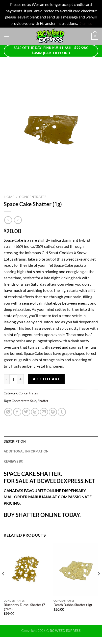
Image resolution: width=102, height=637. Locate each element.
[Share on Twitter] (26, 412)
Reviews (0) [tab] (13, 461)
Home (9, 197)
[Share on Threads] (35, 412)
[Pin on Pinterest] (53, 412)
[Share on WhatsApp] (8, 412)
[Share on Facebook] (17, 412)
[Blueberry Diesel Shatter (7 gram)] (26, 569)
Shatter (43, 401)
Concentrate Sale (24, 401)
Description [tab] (15, 441)
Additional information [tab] (26, 451)
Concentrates (32, 197)
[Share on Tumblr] (62, 412)
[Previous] (3, 584)
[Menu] (7, 36)
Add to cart (46, 379)
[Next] (98, 584)
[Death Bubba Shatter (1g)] (75, 569)
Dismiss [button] (85, 23)
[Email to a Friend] (44, 412)
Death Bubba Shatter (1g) (72, 605)
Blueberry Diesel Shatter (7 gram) (24, 607)
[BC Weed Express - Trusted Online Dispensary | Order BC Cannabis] (50, 36)
